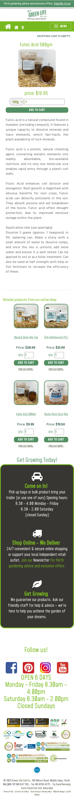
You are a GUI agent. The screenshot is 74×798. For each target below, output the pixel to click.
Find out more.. (26, 369)
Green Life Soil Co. (21, 781)
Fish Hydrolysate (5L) (56, 337)
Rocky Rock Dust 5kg (56, 414)
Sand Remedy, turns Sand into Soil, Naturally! (46, 786)
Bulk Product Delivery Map (41, 791)
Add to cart (37, 110)
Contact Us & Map (22, 791)
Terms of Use (8, 791)
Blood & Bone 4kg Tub (26, 337)
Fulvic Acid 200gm (26, 414)
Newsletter (41, 560)
